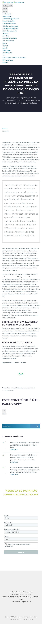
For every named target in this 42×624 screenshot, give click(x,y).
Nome (6, 515)
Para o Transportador (10, 38)
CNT (4, 55)
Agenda (5, 48)
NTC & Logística (8, 60)
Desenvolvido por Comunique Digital (21, 619)
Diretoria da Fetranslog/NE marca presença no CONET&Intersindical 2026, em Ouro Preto (24, 445)
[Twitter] (6, 422)
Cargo (6, 536)
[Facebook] (3, 422)
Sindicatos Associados (10, 31)
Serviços (5, 33)
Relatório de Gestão (9, 24)
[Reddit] (17, 422)
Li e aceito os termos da (17, 545)
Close (5, 8)
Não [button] (4, 414)
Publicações (7, 50)
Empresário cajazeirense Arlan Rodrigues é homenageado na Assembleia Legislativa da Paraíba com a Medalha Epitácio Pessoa (24, 469)
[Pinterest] (9, 422)
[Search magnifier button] (37, 426)
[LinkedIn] (14, 422)
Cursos (5, 43)
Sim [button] (4, 411)
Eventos (5, 45)
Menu (5, 5)
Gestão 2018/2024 (8, 21)
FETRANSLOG (7, 53)
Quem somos (7, 16)
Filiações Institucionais (10, 26)
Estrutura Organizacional (11, 19)
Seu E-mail (8, 522)
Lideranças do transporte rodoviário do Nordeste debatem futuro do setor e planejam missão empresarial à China (23, 457)
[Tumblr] (12, 422)
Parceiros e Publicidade (10, 28)
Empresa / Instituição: (12, 529)
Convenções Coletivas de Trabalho (14, 58)
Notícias (5, 63)
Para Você (6, 36)
